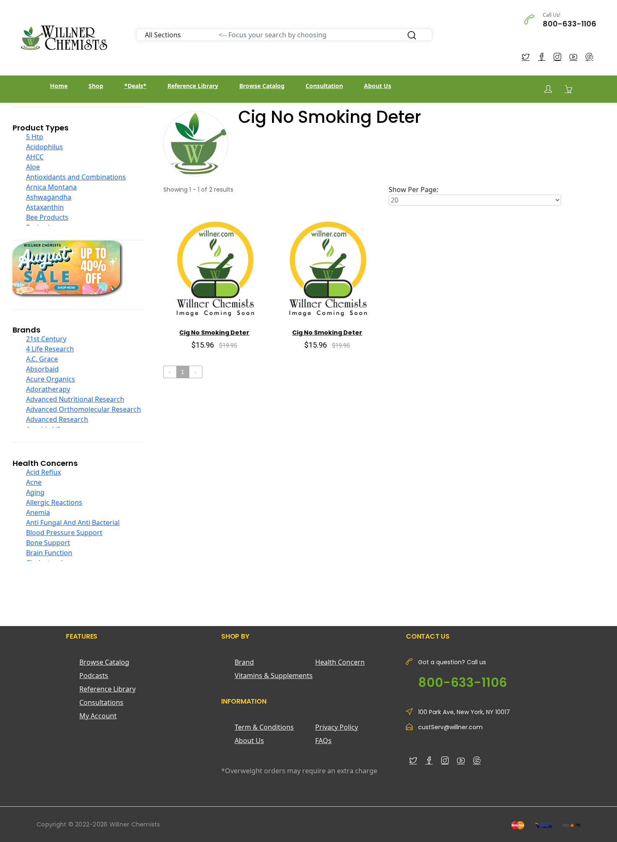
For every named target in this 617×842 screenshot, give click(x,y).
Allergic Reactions (54, 502)
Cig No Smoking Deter (214, 332)
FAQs (323, 740)
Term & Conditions (264, 727)
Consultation (324, 86)
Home (59, 86)
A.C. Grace (42, 359)
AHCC (35, 156)
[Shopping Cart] (568, 89)
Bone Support (48, 542)
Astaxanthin (45, 207)
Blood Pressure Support (64, 532)
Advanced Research (57, 419)
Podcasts (93, 675)
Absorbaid (42, 369)
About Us (377, 86)
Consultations (101, 702)
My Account (98, 715)
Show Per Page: (413, 189)
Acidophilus (44, 146)
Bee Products (47, 217)
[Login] (548, 89)
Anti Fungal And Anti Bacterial (73, 522)
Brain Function (49, 552)
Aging (35, 492)
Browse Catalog (262, 86)
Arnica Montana (51, 187)
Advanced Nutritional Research (75, 399)
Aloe (33, 167)
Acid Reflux (43, 472)
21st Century (46, 338)
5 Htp (34, 136)
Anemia (38, 512)
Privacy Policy (336, 727)
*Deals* (135, 86)
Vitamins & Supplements (274, 675)
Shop (96, 86)
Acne (34, 482)
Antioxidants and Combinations (76, 177)
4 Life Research (50, 348)
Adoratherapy (48, 389)
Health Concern (340, 662)
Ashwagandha (48, 197)
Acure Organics (50, 379)
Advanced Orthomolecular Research (83, 409)
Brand (244, 662)
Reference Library (192, 86)
